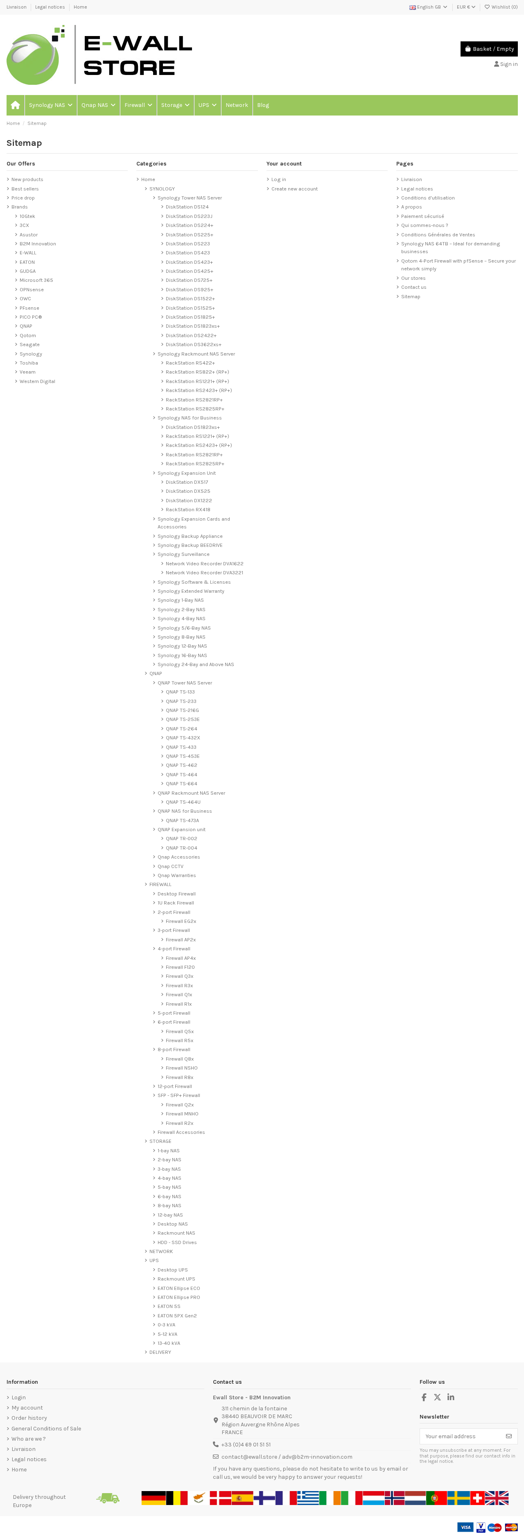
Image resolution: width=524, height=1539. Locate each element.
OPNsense (32, 289)
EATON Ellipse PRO (179, 1297)
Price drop (23, 198)
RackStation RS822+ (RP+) (197, 372)
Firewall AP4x (181, 958)
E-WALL (28, 252)
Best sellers (25, 189)
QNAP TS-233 (181, 701)
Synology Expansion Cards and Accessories (194, 523)
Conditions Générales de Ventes (438, 234)
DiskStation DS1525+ (190, 308)
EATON (27, 262)
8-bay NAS (169, 1205)
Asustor (29, 234)
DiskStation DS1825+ (190, 317)
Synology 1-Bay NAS (181, 600)
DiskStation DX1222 (189, 500)
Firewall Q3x (179, 976)
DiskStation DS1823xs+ (193, 326)
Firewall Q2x (180, 1105)
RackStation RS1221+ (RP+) (197, 381)
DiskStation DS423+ (189, 262)
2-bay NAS (169, 1159)
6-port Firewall (174, 1022)
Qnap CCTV (170, 866)
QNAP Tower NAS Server (185, 683)
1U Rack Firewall (176, 903)
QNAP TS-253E (183, 719)
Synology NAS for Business (190, 418)
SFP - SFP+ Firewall (179, 1095)
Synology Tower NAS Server (190, 198)
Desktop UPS (173, 1270)
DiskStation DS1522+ (190, 298)
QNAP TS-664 (181, 783)
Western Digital (37, 381)
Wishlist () (504, 7)
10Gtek (27, 216)
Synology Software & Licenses (194, 582)
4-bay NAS (169, 1178)
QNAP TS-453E (183, 756)
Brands (19, 207)
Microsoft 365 (36, 280)
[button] (50, 105)
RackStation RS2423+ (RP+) (199, 390)
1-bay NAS (169, 1150)
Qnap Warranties (177, 875)
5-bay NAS (169, 1187)
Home (80, 7)
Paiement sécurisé (422, 216)
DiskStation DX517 (187, 482)
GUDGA (28, 271)
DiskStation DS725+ (189, 280)
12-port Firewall (175, 1086)
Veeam (28, 372)
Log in (278, 179)
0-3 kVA (166, 1324)
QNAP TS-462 (181, 765)
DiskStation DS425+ (189, 271)
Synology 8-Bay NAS (182, 637)
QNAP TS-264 (181, 728)
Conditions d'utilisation (428, 198)
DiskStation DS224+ (189, 225)
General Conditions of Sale (46, 1428)
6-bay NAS (169, 1196)
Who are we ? (28, 1438)
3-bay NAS (169, 1169)
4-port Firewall (174, 948)
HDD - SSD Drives (177, 1242)
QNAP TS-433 (181, 747)
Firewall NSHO (182, 1068)
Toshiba (29, 363)
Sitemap (410, 296)
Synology (31, 354)
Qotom (28, 335)
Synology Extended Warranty (191, 591)
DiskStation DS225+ (189, 234)
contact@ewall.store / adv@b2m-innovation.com (286, 1456)
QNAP (26, 326)
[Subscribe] (508, 1436)
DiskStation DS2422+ (191, 335)
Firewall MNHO (182, 1114)
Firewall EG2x (181, 921)
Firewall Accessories (181, 1132)
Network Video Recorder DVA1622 (205, 563)
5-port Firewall (174, 1013)
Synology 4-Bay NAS (182, 618)
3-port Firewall (174, 930)
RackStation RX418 (188, 509)
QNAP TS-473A (182, 820)
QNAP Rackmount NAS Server (191, 793)
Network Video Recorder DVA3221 (204, 572)
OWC (25, 298)
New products (27, 179)
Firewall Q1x (179, 994)
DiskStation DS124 (187, 207)
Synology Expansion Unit (187, 473)
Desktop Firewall (177, 894)
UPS (154, 1260)
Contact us (414, 287)
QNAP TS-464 (181, 774)
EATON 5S (169, 1306)
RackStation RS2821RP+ (194, 400)
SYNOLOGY (162, 189)
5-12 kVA (167, 1334)
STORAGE (160, 1141)
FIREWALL (160, 884)
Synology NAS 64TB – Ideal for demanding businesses (450, 247)
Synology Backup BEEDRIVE (190, 545)
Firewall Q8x (180, 1059)
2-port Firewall (174, 912)
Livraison (17, 7)
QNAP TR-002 (181, 838)
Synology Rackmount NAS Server (196, 354)
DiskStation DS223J (189, 216)
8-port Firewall (174, 1049)
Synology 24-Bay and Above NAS (196, 664)
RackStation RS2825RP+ (195, 409)
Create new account (294, 189)
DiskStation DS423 (188, 252)
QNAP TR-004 (181, 848)
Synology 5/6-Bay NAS (184, 628)
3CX (24, 225)
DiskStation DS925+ (189, 289)
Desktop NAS (173, 1224)
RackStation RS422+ (190, 363)
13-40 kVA (169, 1343)
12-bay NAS (170, 1215)
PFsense (29, 308)
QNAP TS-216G (182, 710)
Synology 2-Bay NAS (182, 609)
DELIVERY (160, 1352)
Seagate (30, 344)
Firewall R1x (179, 1004)
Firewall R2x (179, 1123)
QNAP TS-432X (183, 737)
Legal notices (50, 7)
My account (27, 1407)
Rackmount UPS (176, 1279)
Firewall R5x (179, 1040)
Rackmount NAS (176, 1233)
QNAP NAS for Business (185, 811)
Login (18, 1397)
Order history (29, 1417)
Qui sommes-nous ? (424, 225)
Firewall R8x (179, 1077)
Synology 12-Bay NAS (182, 646)
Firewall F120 (180, 967)
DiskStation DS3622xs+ (193, 344)
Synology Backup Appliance (190, 536)
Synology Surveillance (184, 554)
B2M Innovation (38, 243)
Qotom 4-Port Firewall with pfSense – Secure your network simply (458, 265)
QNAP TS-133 (180, 692)
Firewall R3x (179, 985)
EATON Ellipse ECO (179, 1288)
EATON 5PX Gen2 (177, 1315)
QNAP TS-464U (183, 802)
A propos (411, 207)
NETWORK (161, 1251)
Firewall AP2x (181, 939)
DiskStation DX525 (188, 491)
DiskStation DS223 (188, 243)
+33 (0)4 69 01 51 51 (246, 1444)
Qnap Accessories (179, 857)
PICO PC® (31, 317)
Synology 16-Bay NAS (182, 655)
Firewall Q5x (180, 1031)
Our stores (413, 278)
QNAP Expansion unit (182, 829)
